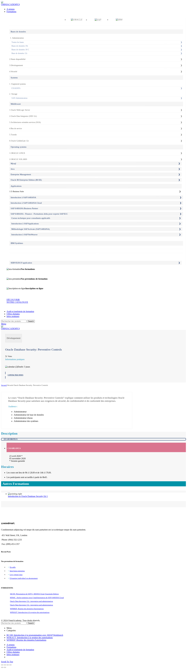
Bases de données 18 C (20, 50)
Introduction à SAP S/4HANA (23, 197)
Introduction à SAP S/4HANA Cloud (26, 203)
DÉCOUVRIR (13, 299)
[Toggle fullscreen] (8, 664)
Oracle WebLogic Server (20, 110)
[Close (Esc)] (2, 664)
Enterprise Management (21, 174)
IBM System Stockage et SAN (22, 254)
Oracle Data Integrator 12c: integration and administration (31, 601)
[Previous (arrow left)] (2, 667)
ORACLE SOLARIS (19, 159)
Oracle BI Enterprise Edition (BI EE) (26, 180)
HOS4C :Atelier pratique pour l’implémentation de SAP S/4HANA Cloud (37, 598)
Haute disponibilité (18, 59)
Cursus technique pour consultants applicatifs (30, 218)
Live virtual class (16, 575)
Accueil (4, 385)
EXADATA (15, 88)
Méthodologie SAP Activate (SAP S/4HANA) (30, 229)
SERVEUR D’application (21, 263)
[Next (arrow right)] (5, 667)
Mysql (13, 163)
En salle (13, 567)
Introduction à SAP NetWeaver (24, 234)
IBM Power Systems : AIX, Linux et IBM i (27, 251)
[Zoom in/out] (10, 664)
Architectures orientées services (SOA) (26, 122)
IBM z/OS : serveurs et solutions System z (26, 247)
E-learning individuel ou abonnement (24, 578)
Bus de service (16, 128)
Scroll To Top (7, 662)
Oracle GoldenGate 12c (20, 141)
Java (13, 169)
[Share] (5, 664)
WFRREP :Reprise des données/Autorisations (27, 609)
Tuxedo (14, 135)
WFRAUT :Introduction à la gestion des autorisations (29, 612)
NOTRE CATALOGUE (17, 302)
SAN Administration (19, 98)
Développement (17, 65)
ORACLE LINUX (18, 153)
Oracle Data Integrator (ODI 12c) (24, 116)
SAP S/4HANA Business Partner (24, 208)
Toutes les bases (17, 42)
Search (31, 321)
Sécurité (14, 72)
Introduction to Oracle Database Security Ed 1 (28, 496)
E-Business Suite (17, 191)
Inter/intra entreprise (17, 571)
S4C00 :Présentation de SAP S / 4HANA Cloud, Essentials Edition (34, 594)
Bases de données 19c (19, 46)
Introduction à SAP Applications (25, 223)
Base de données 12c (19, 53)
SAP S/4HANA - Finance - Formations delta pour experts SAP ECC (39, 214)
